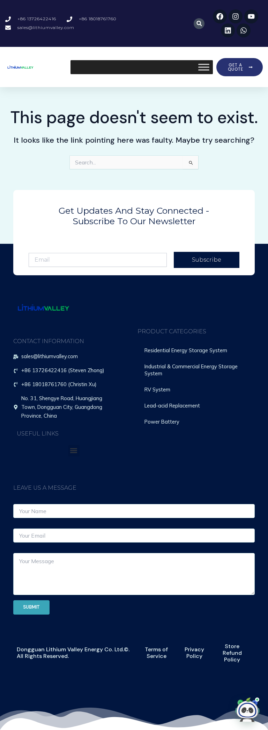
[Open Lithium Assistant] (247, 709)
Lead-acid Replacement (172, 405)
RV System (157, 389)
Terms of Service (156, 653)
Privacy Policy (194, 653)
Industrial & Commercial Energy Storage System (191, 370)
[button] (199, 23)
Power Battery (161, 421)
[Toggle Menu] (203, 67)
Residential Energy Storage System (185, 350)
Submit (31, 607)
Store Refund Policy (232, 653)
